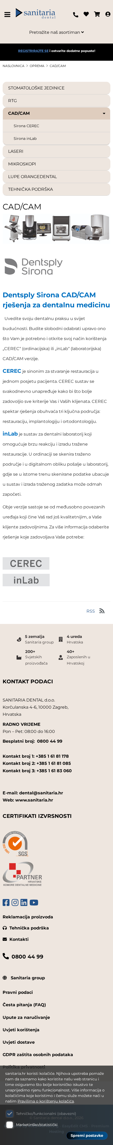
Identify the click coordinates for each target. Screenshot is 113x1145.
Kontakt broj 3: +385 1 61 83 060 (37, 770)
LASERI (15, 151)
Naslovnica (13, 66)
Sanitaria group (27, 977)
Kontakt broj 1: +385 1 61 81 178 (36, 756)
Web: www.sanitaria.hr (28, 800)
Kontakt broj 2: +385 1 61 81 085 (37, 763)
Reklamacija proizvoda (28, 916)
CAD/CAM (58, 66)
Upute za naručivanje (26, 1017)
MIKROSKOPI (22, 163)
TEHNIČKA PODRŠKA (30, 189)
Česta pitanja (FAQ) (24, 1004)
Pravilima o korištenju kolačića (46, 1101)
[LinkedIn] (23, 903)
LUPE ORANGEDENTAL (32, 176)
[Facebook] (6, 903)
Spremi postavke (87, 1135)
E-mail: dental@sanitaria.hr (33, 792)
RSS (90, 611)
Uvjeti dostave (19, 1042)
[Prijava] (107, 15)
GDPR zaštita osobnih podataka (38, 1054)
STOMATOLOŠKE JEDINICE (36, 87)
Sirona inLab (25, 138)
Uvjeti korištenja (21, 1029)
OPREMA (37, 66)
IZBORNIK (8, 14)
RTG (12, 100)
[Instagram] (15, 903)
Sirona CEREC (26, 125)
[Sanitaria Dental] (35, 14)
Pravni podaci (18, 992)
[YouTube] (33, 903)
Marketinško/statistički (37, 1124)
